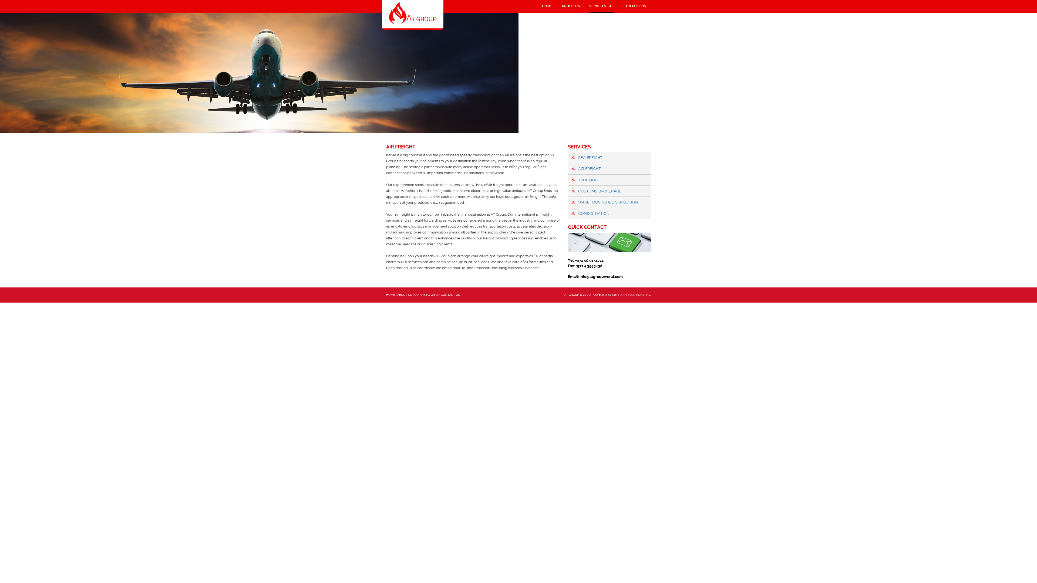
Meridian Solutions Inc (631, 295)
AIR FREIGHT (589, 169)
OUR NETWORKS (426, 295)
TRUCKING (588, 180)
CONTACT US (635, 6)
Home (547, 6)
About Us (571, 6)
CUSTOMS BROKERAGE (599, 191)
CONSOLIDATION (594, 213)
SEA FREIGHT (590, 157)
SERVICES (597, 6)
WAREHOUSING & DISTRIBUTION (608, 202)
